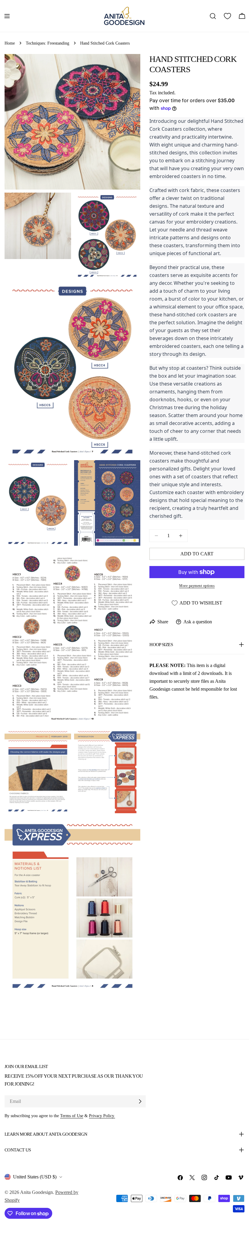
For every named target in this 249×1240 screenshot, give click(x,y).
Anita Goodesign (36, 1192)
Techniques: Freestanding (47, 43)
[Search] (213, 16)
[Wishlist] (227, 16)
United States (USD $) (34, 1176)
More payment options (197, 586)
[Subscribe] (140, 1101)
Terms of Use (71, 1115)
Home (10, 43)
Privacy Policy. (102, 1115)
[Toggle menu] (7, 16)
